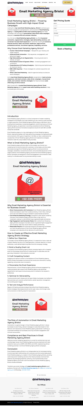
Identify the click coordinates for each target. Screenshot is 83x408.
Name (55, 23)
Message (56, 33)
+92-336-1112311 (26, 370)
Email (55, 28)
